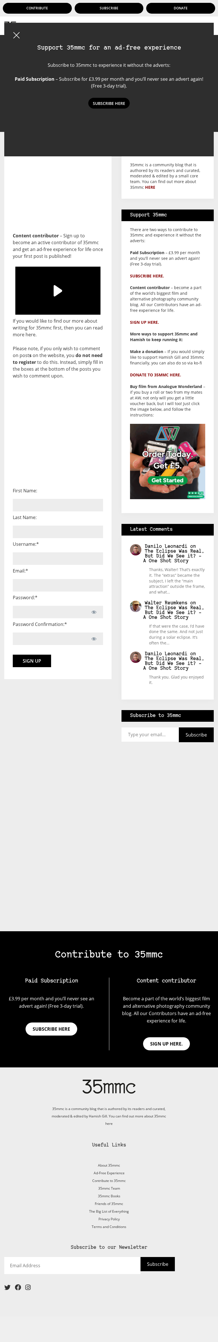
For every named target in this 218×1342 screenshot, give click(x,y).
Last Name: (25, 517)
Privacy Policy (109, 1219)
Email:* (20, 571)
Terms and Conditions (109, 1226)
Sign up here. (144, 322)
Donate (181, 8)
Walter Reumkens (166, 603)
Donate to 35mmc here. (155, 374)
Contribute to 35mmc (109, 1180)
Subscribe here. (147, 276)
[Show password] (94, 612)
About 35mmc (109, 1165)
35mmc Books (109, 1196)
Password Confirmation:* (40, 624)
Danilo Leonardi (166, 546)
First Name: (25, 491)
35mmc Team (109, 1188)
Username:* (26, 544)
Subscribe (109, 8)
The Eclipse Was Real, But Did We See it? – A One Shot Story (174, 556)
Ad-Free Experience (109, 1173)
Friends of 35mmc (109, 1203)
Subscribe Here (109, 103)
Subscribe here (51, 1029)
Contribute (37, 8)
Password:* (25, 597)
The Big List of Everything (109, 1211)
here (30, 334)
